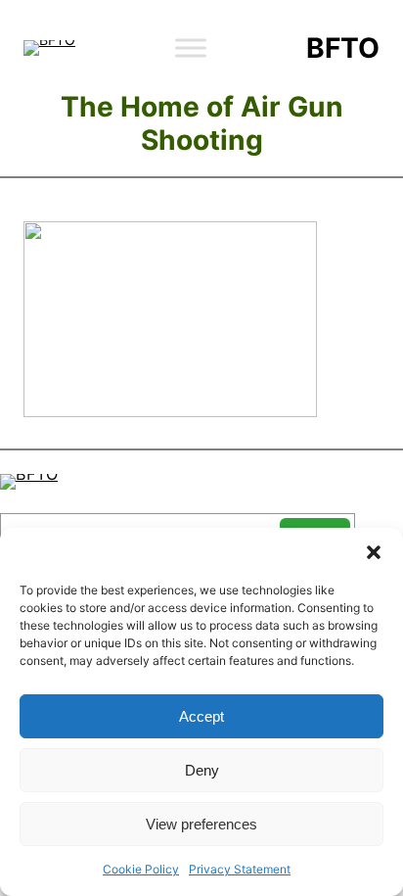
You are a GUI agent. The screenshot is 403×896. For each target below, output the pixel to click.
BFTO (343, 48)
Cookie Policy (141, 869)
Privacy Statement (240, 869)
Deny (202, 770)
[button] (373, 552)
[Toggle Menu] (190, 47)
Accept (201, 716)
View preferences (201, 824)
